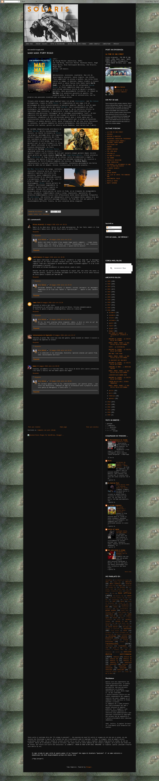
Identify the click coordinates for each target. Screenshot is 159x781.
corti (107, 601)
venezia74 (128, 662)
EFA (106, 607)
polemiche (124, 638)
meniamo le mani (122, 621)
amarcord (128, 582)
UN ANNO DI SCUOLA (113, 156)
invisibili (109, 614)
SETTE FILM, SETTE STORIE (77, 44)
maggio (111, 331)
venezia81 (108, 670)
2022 (109, 292)
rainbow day (124, 641)
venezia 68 (127, 657)
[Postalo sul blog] (54, 212)
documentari (125, 605)
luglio (111, 326)
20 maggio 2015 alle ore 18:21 (56, 224)
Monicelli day (109, 623)
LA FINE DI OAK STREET (114, 54)
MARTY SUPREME (112, 183)
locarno (115, 617)
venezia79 (108, 668)
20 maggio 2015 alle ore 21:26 (52, 302)
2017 (109, 305)
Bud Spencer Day (118, 595)
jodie (129, 614)
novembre (112, 315)
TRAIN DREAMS (111, 172)
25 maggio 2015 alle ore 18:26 (60, 381)
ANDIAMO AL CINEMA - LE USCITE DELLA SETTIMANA (120, 339)
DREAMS (109, 147)
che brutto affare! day (116, 597)
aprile (111, 390)
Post (110, 227)
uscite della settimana (118, 653)
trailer (126, 647)
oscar (125, 630)
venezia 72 (127, 660)
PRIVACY (116, 44)
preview (125, 639)
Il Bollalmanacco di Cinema (117, 440)
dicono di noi (123, 603)
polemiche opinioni (111, 639)
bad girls (128, 585)
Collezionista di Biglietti (42, 335)
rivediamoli (122, 646)
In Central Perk (113, 483)
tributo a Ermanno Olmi (114, 649)
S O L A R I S (48, 10)
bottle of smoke (113, 529)
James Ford (36, 302)
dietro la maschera (111, 605)
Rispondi (36, 232)
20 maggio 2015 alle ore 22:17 (64, 335)
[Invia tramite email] (52, 212)
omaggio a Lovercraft (112, 628)
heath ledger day (123, 612)
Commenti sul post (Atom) (46, 430)
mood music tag (123, 623)
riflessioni (109, 646)
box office (124, 593)
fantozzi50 (125, 607)
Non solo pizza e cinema (116, 550)
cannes (36, 214)
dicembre (112, 312)
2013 (109, 404)
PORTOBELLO (111, 153)
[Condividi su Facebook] (58, 212)
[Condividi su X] (56, 212)
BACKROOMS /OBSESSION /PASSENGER (119, 139)
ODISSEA (109, 134)
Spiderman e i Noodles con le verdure (121, 553)
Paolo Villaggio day (121, 632)
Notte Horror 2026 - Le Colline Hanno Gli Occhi (122, 486)
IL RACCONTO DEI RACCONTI (118, 360)
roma (106, 647)
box (113, 593)
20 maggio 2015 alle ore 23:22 (60, 239)
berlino (122, 587)
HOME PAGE (29, 44)
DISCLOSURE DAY (112, 144)
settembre (112, 320)
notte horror (113, 627)
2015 (109, 310)
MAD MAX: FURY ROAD (115, 353)
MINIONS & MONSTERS (114, 136)
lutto (118, 619)
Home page (63, 427)
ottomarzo (108, 632)
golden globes (110, 610)
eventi (115, 607)
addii (107, 582)
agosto (111, 323)
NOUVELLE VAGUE (112, 181)
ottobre (112, 318)
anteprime (128, 583)
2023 (109, 289)
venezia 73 (114, 662)
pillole (124, 636)
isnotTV (121, 614)
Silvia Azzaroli (38, 224)
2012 (109, 407)
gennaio (112, 398)
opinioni (127, 628)
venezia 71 (114, 660)
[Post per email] (46, 211)
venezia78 (122, 666)
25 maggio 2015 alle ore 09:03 (48, 366)
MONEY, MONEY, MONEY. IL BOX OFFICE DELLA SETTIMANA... (119, 343)
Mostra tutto (128, 571)
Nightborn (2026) (122, 441)
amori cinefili (115, 583)
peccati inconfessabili (124, 634)
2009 (109, 415)
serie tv (116, 647)
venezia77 (108, 666)
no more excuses (126, 625)
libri (120, 616)
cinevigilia (115, 599)
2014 (109, 402)
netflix (115, 625)
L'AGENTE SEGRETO (113, 168)
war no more (109, 673)
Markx (110, 461)
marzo (111, 393)
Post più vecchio (92, 427)
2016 (109, 308)
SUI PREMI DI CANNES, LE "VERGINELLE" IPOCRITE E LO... (118, 335)
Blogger (89, 767)
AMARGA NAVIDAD (112, 149)
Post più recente (34, 427)
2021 (109, 294)
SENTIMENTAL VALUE (113, 178)
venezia (116, 657)
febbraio (112, 396)
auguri (120, 585)
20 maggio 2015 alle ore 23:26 (60, 350)
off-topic (126, 627)
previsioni (109, 641)
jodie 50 (112, 616)
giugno (111, 328)
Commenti (111, 231)
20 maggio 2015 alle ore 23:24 (60, 285)
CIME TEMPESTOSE (112, 162)
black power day (122, 589)
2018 (109, 302)
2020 (109, 297)
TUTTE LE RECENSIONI (57, 44)
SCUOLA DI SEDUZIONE (114, 160)
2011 (109, 410)
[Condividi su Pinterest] (60, 212)
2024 (109, 286)
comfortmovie (37, 257)
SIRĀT (109, 170)
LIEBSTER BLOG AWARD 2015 (118, 375)
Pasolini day (109, 634)
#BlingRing (108, 580)
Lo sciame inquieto (114, 505)
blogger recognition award (113, 591)
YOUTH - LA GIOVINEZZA (117, 347)
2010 (109, 412)
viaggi (127, 671)
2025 (109, 284)
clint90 (126, 599)
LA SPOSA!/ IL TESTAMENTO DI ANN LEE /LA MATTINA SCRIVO (119, 165)
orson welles (115, 630)
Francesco (108, 608)
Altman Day (117, 582)
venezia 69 (114, 659)
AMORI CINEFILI (94, 44)
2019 (109, 300)
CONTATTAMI (106, 44)
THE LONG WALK (112, 151)
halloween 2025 (110, 612)
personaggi (112, 636)
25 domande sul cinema (122, 580)
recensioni (46, 214)
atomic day (112, 585)
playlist (109, 638)
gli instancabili (122, 608)
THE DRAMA (110, 158)
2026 (109, 281)
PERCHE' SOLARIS (41, 44)
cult (40, 214)
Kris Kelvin (42, 239)
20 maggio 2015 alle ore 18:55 (53, 257)
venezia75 (113, 664)
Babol (35, 366)
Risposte (38, 236)
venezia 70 (127, 659)
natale (107, 625)
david (122, 601)
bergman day (112, 587)
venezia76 (125, 664)
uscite (117, 652)
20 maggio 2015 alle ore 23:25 (60, 319)
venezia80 (123, 668)
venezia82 (120, 670)
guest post (124, 610)
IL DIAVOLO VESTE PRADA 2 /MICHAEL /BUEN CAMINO (116, 141)
